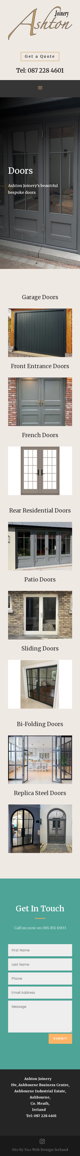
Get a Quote (40, 56)
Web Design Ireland (50, 1149)
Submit (60, 1038)
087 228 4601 (46, 70)
